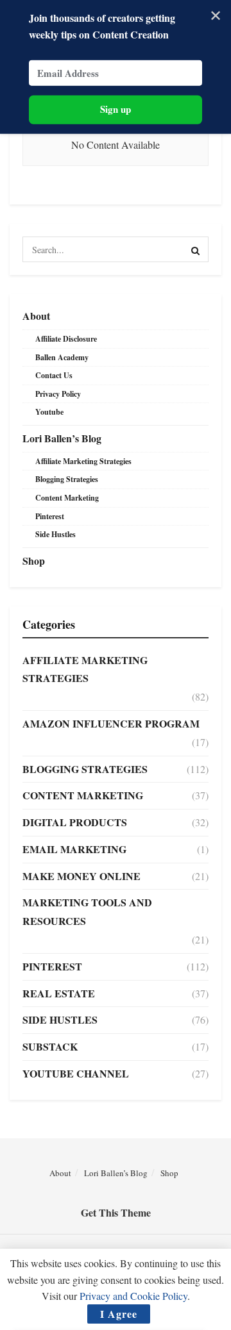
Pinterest (49, 516)
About (36, 315)
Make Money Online (81, 876)
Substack (50, 1046)
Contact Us (54, 375)
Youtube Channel (75, 1073)
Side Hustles (55, 534)
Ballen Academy (62, 357)
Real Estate (58, 993)
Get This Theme (116, 1212)
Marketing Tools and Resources (87, 911)
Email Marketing (74, 849)
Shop (33, 560)
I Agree (118, 1313)
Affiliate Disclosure (66, 338)
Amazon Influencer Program (111, 723)
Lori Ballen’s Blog (61, 438)
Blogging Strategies (66, 479)
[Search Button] (196, 249)
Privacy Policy (58, 393)
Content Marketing (67, 497)
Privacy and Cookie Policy (133, 1295)
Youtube (49, 411)
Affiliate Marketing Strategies (83, 461)
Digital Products (74, 822)
